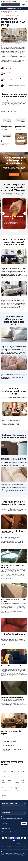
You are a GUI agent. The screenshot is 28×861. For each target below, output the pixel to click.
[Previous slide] (3, 213)
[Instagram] (2, 831)
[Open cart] (21, 12)
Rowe (16, 779)
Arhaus (16, 776)
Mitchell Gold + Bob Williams (17, 787)
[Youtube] (18, 831)
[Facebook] (10, 831)
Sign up (24, 823)
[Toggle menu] (26, 12)
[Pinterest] (6, 831)
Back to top (23, 846)
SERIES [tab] (13, 771)
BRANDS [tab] (6, 771)
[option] (14, 213)
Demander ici (14, 174)
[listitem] (7, 123)
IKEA (22, 786)
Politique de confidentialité (15, 846)
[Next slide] (25, 213)
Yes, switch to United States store (11, 4)
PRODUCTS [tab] (21, 771)
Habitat (22, 776)
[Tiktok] (14, 831)
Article (9, 776)
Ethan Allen (17, 782)
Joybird (22, 782)
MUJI (9, 790)
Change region (23, 4)
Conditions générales (5, 846)
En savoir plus (20, 140)
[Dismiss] (27, 1)
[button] (11, 111)
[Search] (18, 12)
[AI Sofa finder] (16, 12)
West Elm (4, 776)
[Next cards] (24, 412)
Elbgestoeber (17, 790)
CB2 (9, 782)
